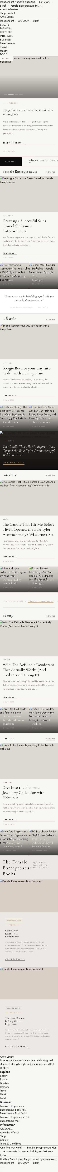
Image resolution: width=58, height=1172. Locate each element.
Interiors (4, 1087)
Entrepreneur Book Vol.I (13, 1110)
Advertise (12, 9)
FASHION (5, 28)
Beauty (3, 1076)
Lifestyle (4, 1083)
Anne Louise (7, 17)
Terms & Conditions (10, 1143)
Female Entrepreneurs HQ (40, 601)
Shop (3, 13)
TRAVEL (4, 47)
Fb (4, 1068)
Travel (3, 1090)
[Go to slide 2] (11, 94)
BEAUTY (4, 25)
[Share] (3, 1167)
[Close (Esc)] (4, 1167)
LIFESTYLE (6, 32)
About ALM (6, 1129)
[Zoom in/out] (0, 1167)
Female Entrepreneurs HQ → (26, 6)
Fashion (4, 1079)
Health (3, 51)
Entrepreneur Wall (9, 1121)
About (3, 9)
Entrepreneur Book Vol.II (13, 1113)
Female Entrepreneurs (12, 1106)
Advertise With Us (9, 1132)
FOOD (3, 54)
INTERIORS (6, 36)
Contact (10, 13)
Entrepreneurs (7, 43)
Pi (7, 1068)
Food (3, 1098)
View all (50, 172)
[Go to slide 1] (5, 94)
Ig (1, 1068)
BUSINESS (6, 39)
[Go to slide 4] (21, 94)
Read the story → (14, 143)
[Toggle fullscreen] (1, 1167)
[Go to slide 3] (16, 94)
